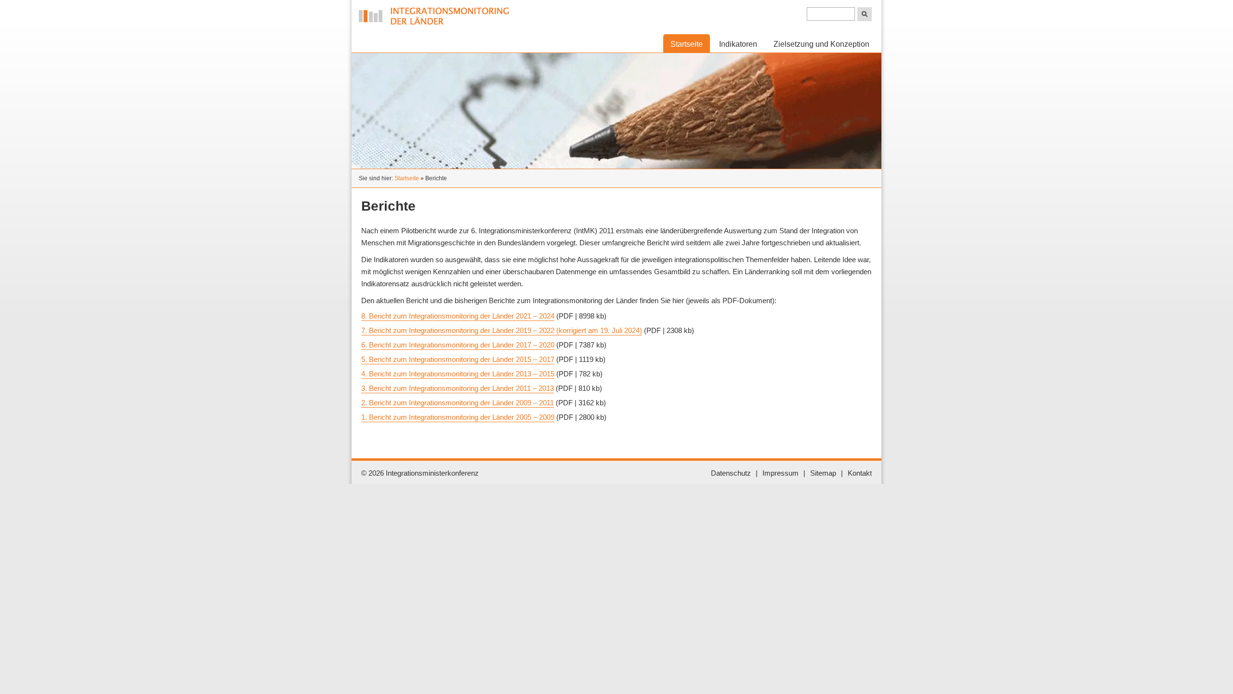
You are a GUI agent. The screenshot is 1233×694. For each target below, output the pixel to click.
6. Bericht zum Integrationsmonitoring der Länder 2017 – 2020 (457, 345)
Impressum (780, 473)
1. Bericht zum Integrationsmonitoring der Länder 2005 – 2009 (457, 417)
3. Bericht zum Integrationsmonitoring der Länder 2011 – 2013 (457, 388)
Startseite (406, 178)
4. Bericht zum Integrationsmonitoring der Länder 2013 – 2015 (457, 374)
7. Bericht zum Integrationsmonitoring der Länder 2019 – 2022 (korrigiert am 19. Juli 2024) (501, 330)
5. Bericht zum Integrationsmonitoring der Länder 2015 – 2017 (457, 359)
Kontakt (860, 473)
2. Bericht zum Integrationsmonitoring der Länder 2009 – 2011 (457, 403)
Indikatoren (738, 44)
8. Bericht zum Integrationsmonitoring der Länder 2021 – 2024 (457, 316)
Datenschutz (731, 473)
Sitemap (823, 473)
